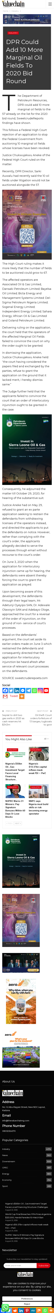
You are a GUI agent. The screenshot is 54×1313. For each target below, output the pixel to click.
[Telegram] (28, 690)
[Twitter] (11, 690)
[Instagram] (40, 690)
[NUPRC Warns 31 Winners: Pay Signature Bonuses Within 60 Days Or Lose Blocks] (15, 791)
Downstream (8, 1161)
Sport (5, 1186)
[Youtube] (46, 690)
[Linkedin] (17, 690)
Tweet (14, 696)
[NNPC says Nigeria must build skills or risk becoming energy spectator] (39, 791)
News (5, 1155)
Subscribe (43, 1265)
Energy (5, 1174)
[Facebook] (5, 690)
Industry (13, 33)
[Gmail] (5, 696)
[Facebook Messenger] (22, 690)
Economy (7, 1180)
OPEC (5, 1167)
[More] (21, 696)
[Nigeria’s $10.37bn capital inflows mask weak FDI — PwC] (39, 754)
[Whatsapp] (34, 690)
